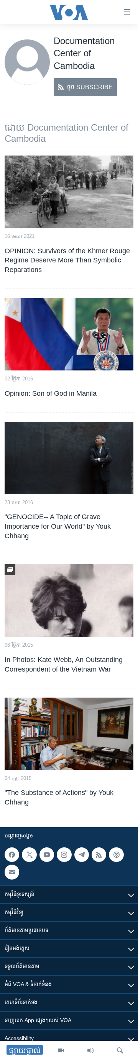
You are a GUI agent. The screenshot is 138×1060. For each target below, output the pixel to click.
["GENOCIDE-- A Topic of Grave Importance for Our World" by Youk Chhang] (69, 458)
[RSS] (99, 854)
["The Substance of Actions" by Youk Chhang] (69, 734)
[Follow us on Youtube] (46, 854)
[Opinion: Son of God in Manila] (69, 334)
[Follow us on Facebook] (12, 854)
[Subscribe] (12, 872)
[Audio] (90, 1050)
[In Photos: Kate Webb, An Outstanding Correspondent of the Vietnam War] (69, 600)
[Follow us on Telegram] (81, 854)
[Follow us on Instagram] (64, 854)
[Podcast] (116, 854)
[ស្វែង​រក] (119, 1050)
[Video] (60, 1050)
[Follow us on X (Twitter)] (29, 854)
